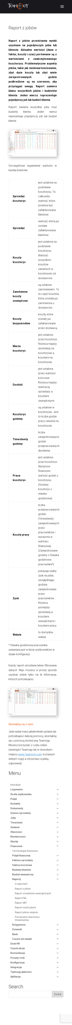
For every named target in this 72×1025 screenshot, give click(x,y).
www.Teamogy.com (30, 754)
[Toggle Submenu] (57, 789)
